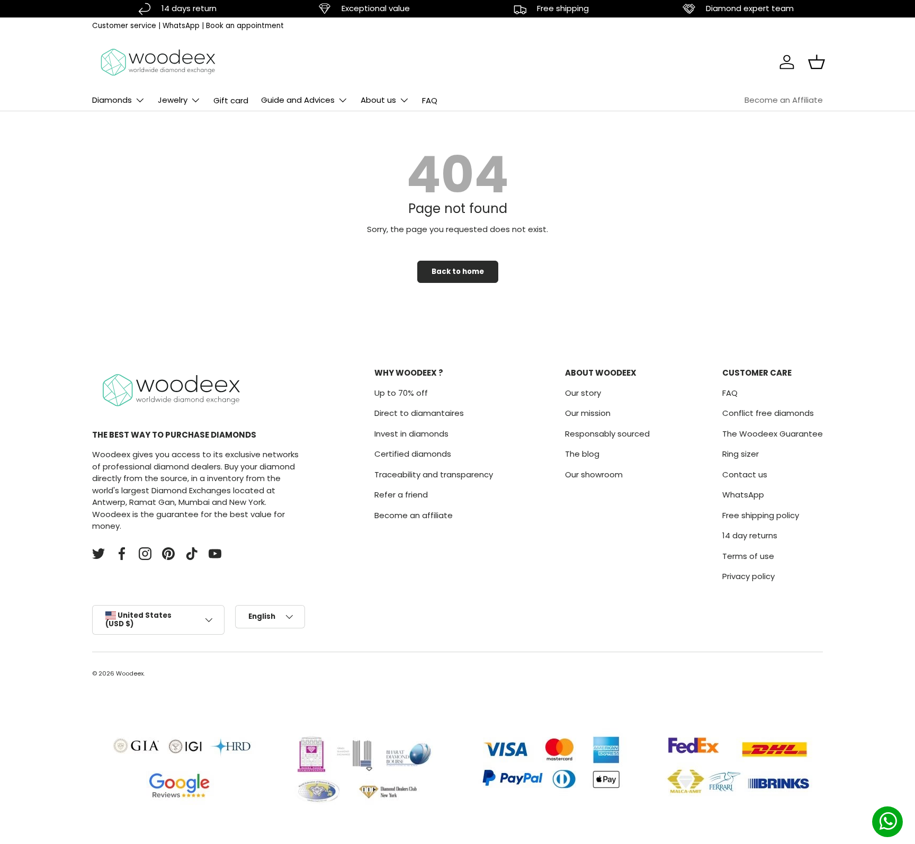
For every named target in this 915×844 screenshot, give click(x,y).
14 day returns (749, 535)
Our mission (588, 413)
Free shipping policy (760, 515)
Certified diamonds (412, 453)
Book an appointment (245, 26)
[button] (816, 62)
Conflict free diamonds (768, 413)
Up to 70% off (401, 392)
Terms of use (748, 556)
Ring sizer (740, 453)
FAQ (429, 100)
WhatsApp (181, 26)
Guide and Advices (298, 99)
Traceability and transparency (433, 474)
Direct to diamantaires (419, 413)
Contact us (744, 474)
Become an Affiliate (783, 99)
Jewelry (172, 99)
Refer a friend (401, 494)
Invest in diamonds (411, 433)
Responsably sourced (607, 433)
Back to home (458, 271)
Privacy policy (748, 576)
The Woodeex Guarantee (772, 433)
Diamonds (112, 99)
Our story (583, 392)
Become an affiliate (413, 515)
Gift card (230, 100)
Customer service (124, 26)
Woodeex (129, 673)
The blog (582, 453)
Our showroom (594, 474)
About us (378, 99)
